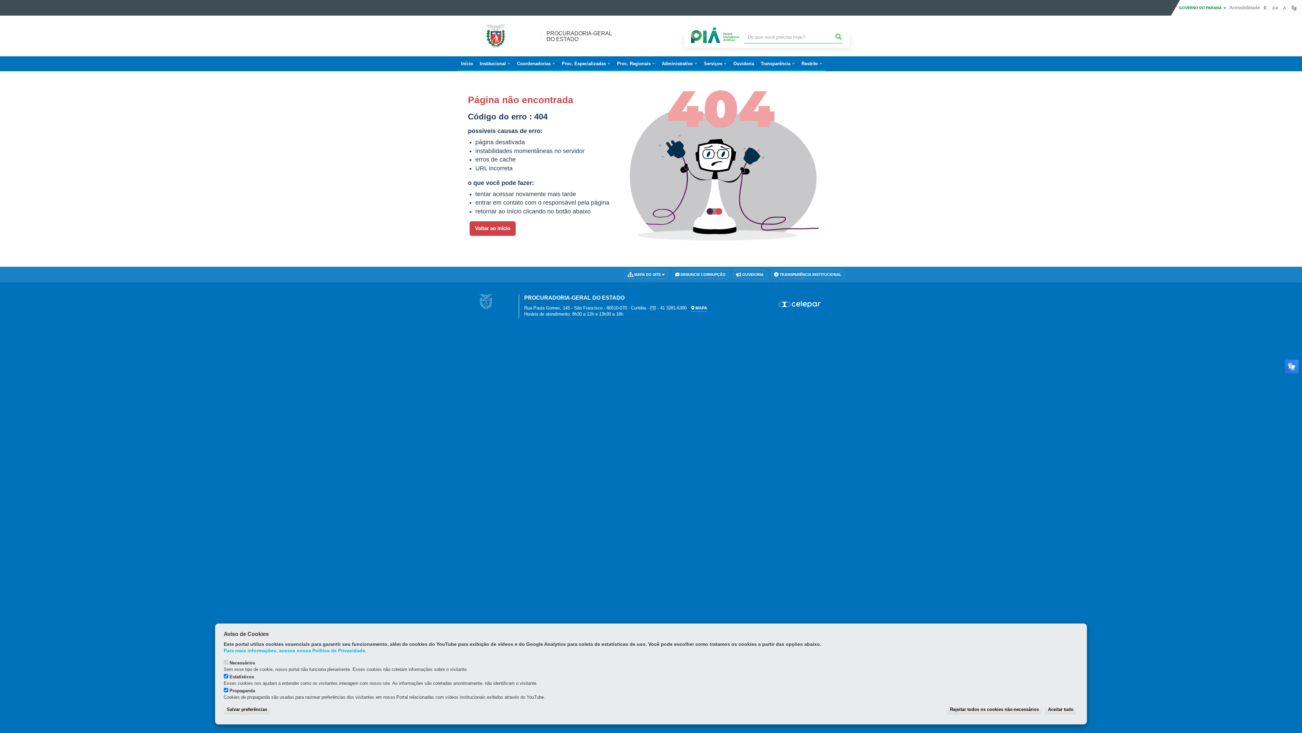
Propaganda (242, 690)
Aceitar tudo (1060, 709)
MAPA (700, 308)
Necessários (242, 662)
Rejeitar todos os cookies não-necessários (994, 709)
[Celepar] (800, 304)
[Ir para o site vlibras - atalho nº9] (1294, 8)
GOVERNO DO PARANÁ (1201, 8)
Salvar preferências (247, 709)
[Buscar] (839, 37)
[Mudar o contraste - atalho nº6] (1265, 8)
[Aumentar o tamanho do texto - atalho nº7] (1275, 8)
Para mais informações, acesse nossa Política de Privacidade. (295, 650)
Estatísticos (242, 676)
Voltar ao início (492, 228)
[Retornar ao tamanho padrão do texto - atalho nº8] (1284, 8)
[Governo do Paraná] (485, 301)
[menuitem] (495, 63)
